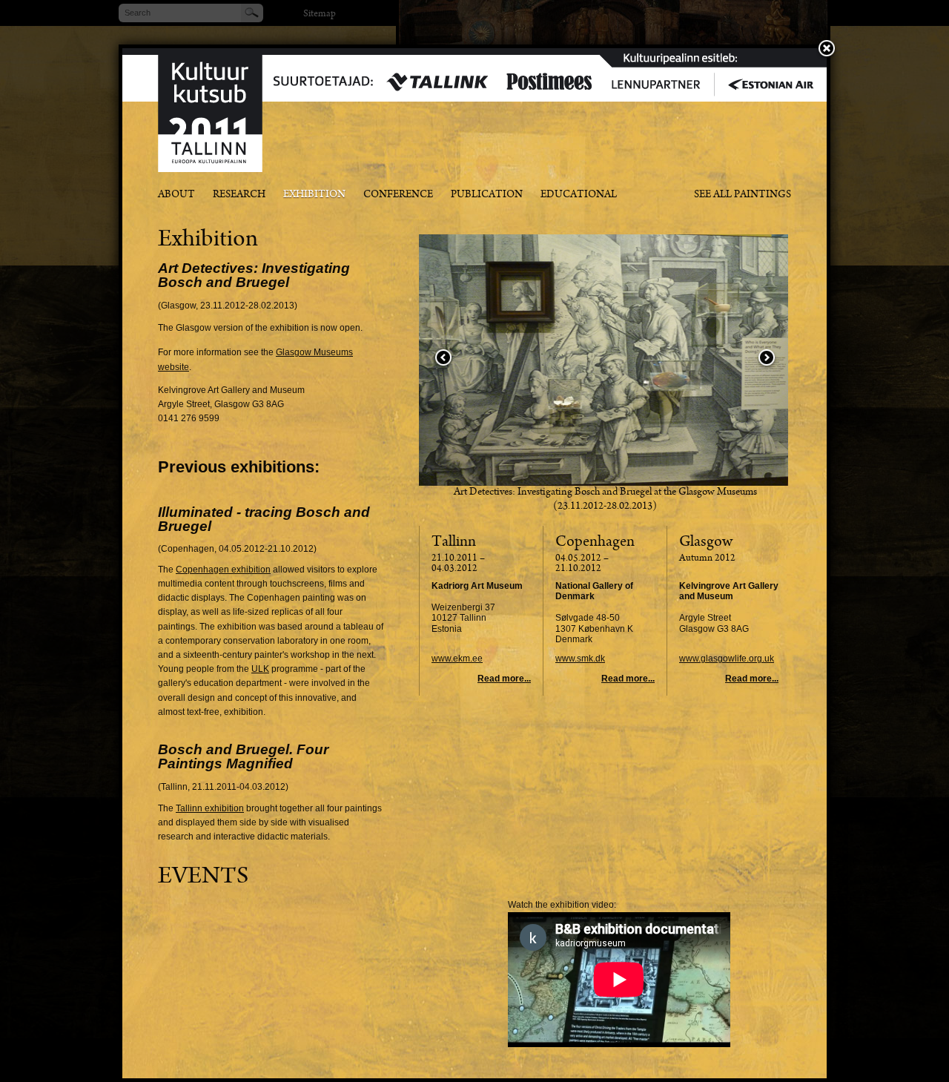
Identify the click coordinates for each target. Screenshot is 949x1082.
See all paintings (742, 195)
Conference (398, 195)
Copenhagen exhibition (223, 569)
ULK (260, 669)
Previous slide (443, 359)
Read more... (504, 678)
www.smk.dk (580, 658)
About (176, 195)
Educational (578, 195)
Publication (487, 195)
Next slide (766, 359)
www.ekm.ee (457, 658)
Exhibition (314, 195)
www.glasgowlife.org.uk (726, 658)
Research (239, 195)
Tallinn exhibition (210, 808)
